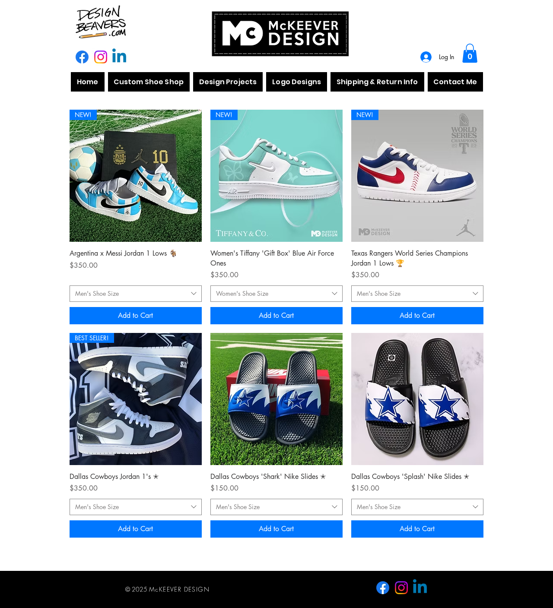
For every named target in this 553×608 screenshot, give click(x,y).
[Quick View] (276, 399)
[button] (470, 53)
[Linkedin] (119, 57)
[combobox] (136, 293)
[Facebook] (82, 57)
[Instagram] (100, 57)
